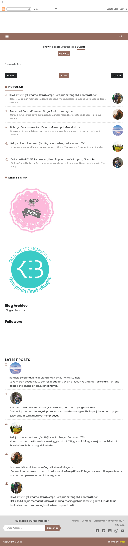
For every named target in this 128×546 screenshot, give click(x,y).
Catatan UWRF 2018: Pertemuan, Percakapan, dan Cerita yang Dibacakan (53, 159)
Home (64, 75)
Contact (86, 520)
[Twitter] (104, 531)
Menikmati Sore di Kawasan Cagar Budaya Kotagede (41, 111)
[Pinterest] (110, 531)
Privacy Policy (115, 520)
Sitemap (120, 525)
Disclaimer (99, 520)
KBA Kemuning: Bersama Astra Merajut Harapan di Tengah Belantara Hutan (54, 95)
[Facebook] (97, 531)
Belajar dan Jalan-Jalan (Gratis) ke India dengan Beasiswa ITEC (47, 143)
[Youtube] (122, 531)
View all (64, 53)
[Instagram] (116, 531)
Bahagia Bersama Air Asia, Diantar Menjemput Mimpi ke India (45, 127)
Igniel (122, 541)
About (75, 520)
